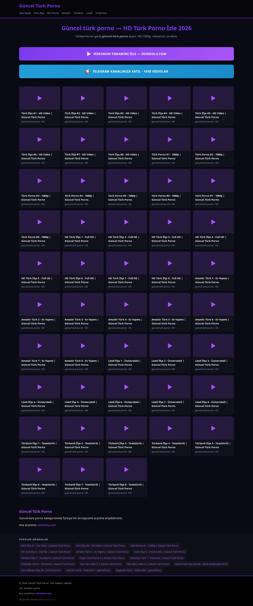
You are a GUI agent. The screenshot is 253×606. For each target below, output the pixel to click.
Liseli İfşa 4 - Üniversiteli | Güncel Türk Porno (159, 551)
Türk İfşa (39, 13)
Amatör (66, 13)
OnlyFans (101, 13)
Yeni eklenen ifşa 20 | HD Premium (41, 570)
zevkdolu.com (47, 525)
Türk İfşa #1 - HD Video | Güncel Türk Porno (45, 545)
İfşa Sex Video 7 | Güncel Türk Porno (100, 564)
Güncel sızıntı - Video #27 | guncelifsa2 (88, 570)
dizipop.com (49, 599)
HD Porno (53, 13)
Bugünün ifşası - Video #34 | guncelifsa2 (138, 570)
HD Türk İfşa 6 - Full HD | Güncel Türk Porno (45, 551)
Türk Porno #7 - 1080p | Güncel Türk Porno (154, 545)
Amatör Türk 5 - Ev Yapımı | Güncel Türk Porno (102, 551)
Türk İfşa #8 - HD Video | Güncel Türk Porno (100, 545)
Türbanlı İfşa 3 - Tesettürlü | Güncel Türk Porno (47, 558)
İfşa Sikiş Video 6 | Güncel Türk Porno (148, 564)
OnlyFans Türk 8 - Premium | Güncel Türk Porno (48, 564)
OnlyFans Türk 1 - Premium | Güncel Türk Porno (156, 558)
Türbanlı (78, 13)
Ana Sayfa (25, 13)
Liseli (89, 13)
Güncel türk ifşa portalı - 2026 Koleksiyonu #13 (201, 564)
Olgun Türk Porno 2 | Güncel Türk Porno (102, 558)
